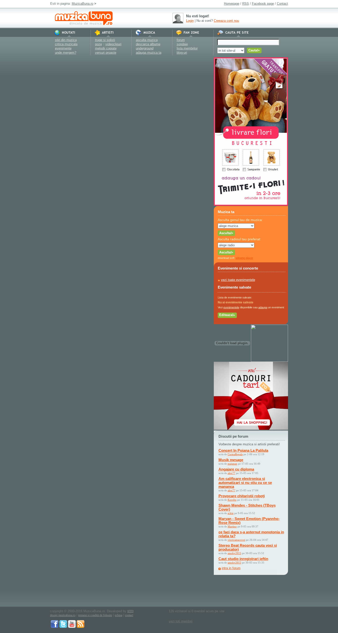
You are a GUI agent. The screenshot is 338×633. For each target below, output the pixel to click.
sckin (231, 513)
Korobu (232, 499)
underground (144, 48)
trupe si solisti (105, 40)
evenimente (63, 48)
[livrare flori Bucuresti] (251, 204)
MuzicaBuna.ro (82, 3)
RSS (245, 3)
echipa (118, 615)
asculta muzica (147, 40)
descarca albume (148, 44)
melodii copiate (106, 48)
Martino (232, 526)
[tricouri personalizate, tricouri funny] (269, 360)
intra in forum (231, 568)
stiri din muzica (66, 40)
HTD (130, 611)
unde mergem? (65, 52)
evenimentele (231, 307)
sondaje (182, 44)
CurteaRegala (235, 454)
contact (129, 615)
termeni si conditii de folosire (95, 615)
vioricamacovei (236, 539)
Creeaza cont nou (226, 21)
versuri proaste (105, 52)
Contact (282, 3)
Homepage (231, 3)
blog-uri (182, 52)
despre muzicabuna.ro (62, 615)
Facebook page (263, 3)
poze (98, 44)
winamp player (244, 257)
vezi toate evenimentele (238, 280)
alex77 (231, 473)
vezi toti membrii (181, 621)
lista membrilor (187, 48)
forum (181, 40)
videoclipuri (113, 44)
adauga (262, 307)
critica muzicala (66, 44)
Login (190, 21)
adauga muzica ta (148, 52)
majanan (232, 463)
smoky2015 (234, 553)
